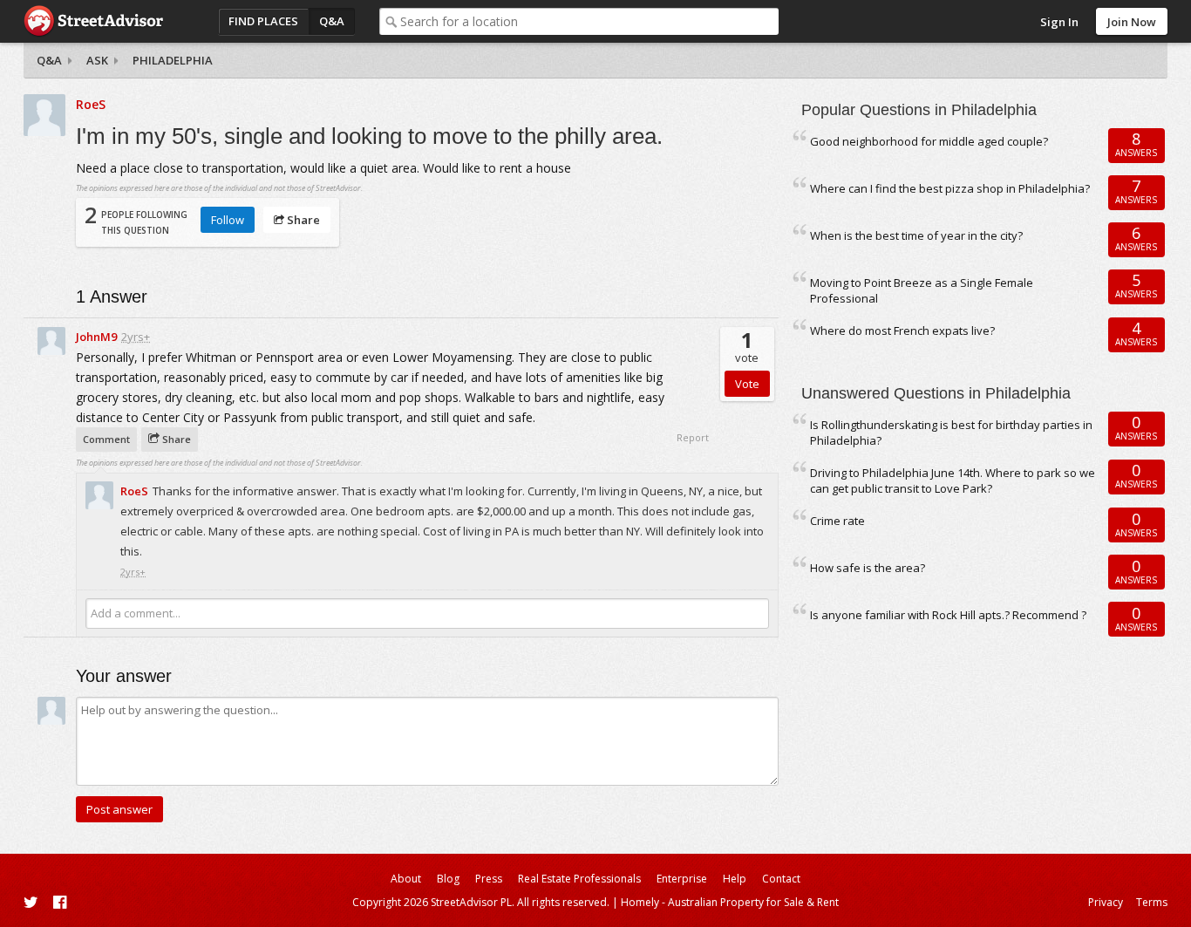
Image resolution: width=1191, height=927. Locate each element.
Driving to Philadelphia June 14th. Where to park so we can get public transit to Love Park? (952, 481)
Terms (1151, 902)
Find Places (263, 21)
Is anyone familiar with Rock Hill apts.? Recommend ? (948, 615)
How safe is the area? (867, 568)
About (406, 878)
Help (734, 878)
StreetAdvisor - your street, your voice (93, 21)
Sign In (1059, 22)
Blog (448, 878)
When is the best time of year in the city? (916, 235)
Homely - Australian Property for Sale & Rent (730, 902)
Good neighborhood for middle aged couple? (929, 141)
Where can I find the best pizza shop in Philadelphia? (950, 188)
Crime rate (837, 520)
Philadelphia (173, 60)
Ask (97, 60)
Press (488, 878)
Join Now (1131, 22)
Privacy (1105, 902)
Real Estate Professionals (579, 878)
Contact (781, 878)
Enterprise (682, 878)
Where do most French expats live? (902, 330)
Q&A (331, 21)
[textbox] (589, 21)
